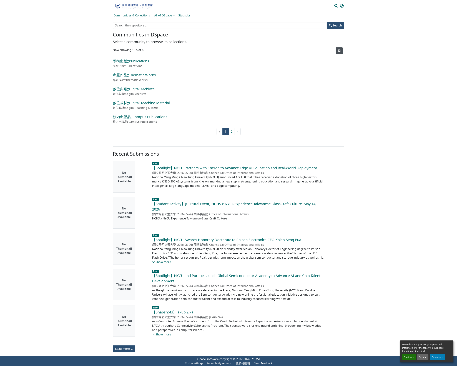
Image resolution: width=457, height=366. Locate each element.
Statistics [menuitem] (184, 15)
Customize (437, 357)
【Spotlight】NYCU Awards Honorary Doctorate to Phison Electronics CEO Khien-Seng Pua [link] (226, 239)
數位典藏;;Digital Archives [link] (134, 88)
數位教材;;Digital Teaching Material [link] (141, 102)
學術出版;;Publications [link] (131, 61)
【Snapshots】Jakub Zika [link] (172, 312)
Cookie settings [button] (194, 363)
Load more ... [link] (124, 349)
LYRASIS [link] (256, 359)
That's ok (409, 357)
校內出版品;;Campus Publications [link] (140, 116)
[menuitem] (164, 15)
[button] (134, 5)
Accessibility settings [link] (219, 363)
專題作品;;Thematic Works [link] (134, 75)
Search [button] (337, 25)
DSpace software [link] (207, 359)
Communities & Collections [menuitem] (132, 15)
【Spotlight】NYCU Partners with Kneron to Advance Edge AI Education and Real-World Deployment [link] (234, 167)
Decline (422, 357)
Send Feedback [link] (263, 363)
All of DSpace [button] (163, 15)
